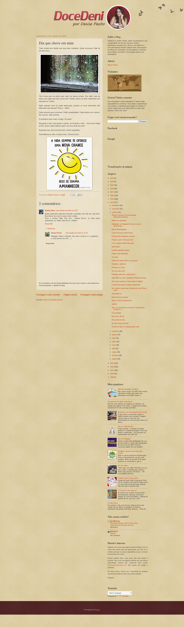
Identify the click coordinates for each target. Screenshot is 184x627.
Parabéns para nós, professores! (123, 274)
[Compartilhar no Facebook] (78, 195)
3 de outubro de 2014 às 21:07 (67, 210)
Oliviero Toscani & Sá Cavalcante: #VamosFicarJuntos (124, 216)
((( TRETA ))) (115, 521)
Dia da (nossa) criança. (120, 297)
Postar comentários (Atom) (52, 300)
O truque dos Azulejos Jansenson (120, 402)
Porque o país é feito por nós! (122, 240)
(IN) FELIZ (114, 531)
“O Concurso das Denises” (127, 490)
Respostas (51, 228)
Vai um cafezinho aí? (125, 426)
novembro (116, 209)
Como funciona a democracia (122, 233)
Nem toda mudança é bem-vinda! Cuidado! (127, 281)
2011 (112, 370)
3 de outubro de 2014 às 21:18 (76, 233)
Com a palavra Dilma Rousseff (123, 243)
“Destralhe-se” (117, 294)
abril (114, 348)
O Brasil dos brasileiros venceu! (123, 236)
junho (114, 342)
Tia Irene (115, 257)
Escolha (113, 533)
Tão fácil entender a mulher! (128, 389)
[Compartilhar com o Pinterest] (81, 195)
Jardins (114, 304)
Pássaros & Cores (118, 267)
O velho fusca (113, 503)
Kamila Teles (50, 210)
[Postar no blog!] (74, 195)
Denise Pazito (56, 233)
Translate (125, 596)
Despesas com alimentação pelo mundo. (132, 412)
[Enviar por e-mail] (71, 195)
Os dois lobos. (123, 465)
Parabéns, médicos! (119, 264)
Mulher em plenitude (119, 220)
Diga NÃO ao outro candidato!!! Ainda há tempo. (129, 278)
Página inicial (70, 294)
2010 (112, 374)
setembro (115, 331)
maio (114, 345)
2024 (112, 178)
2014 (112, 202)
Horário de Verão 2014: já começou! (125, 261)
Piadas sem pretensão (120, 254)
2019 (112, 185)
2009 (112, 377)
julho (114, 338)
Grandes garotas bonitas (120, 250)
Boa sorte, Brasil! (118, 316)
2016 (112, 195)
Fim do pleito (116, 313)
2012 (112, 367)
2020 (112, 182)
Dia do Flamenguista (119, 229)
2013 (112, 363)
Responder (49, 224)
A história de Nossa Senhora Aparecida (126, 285)
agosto (115, 335)
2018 (112, 189)
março (114, 352)
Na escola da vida (118, 320)
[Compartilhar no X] (76, 195)
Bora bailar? (116, 247)
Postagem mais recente (48, 294)
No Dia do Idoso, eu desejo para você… (126, 327)
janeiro (114, 359)
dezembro (116, 205)
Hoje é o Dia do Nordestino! (122, 300)
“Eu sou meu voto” (118, 271)
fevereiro (115, 355)
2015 (112, 199)
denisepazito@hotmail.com (117, 565)
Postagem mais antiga (91, 294)
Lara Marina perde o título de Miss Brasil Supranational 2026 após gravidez (124, 524)
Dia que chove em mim (120, 323)
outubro (115, 212)
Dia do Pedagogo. (124, 439)
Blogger (97, 610)
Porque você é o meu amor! (128, 478)
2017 (112, 192)
